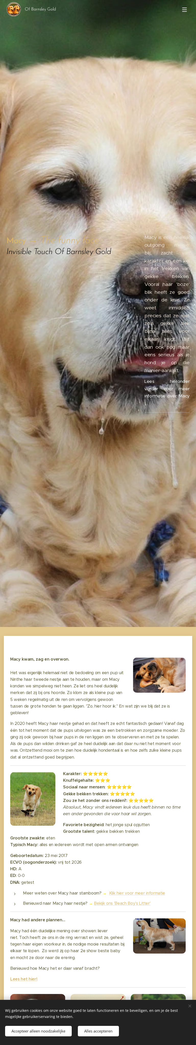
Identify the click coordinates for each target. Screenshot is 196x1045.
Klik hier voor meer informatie (137, 893)
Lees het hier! (24, 979)
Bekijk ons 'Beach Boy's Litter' (122, 903)
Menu (184, 9)
